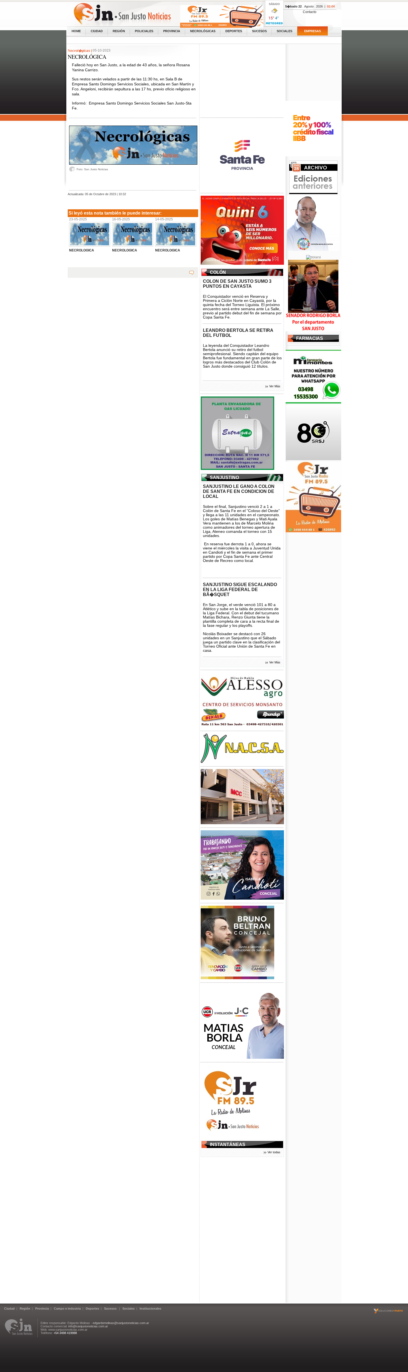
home (76, 31)
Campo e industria (67, 1308)
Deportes (233, 31)
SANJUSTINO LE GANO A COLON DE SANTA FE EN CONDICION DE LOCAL (238, 491)
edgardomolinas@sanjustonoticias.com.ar (121, 1323)
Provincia (171, 31)
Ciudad (97, 31)
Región (119, 31)
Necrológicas (202, 31)
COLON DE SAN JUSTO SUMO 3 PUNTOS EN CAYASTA (237, 284)
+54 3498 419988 (65, 1333)
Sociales (284, 31)
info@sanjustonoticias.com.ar (88, 1326)
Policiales (144, 31)
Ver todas (274, 1152)
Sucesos (259, 31)
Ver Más (274, 386)
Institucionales (150, 1308)
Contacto (309, 12)
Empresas (312, 31)
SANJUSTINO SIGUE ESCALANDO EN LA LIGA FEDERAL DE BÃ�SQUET (240, 589)
